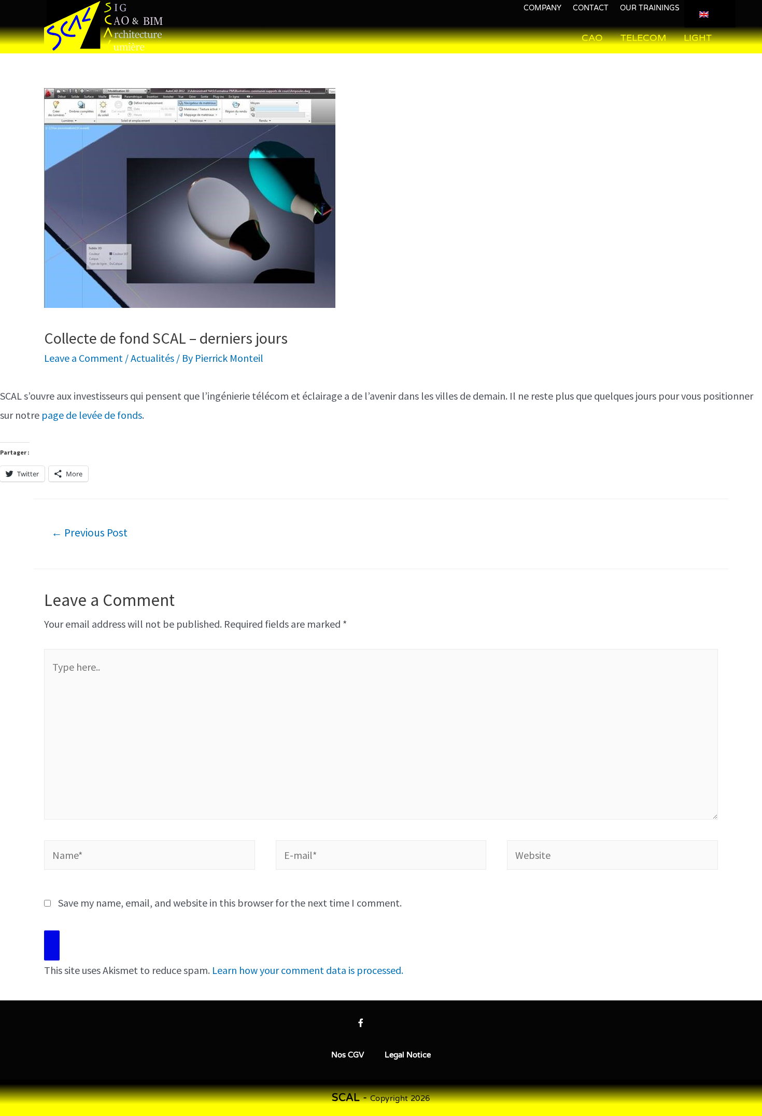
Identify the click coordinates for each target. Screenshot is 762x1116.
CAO (592, 38)
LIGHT (698, 38)
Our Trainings (650, 8)
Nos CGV (347, 1055)
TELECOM (643, 38)
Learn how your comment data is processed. (307, 970)
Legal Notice (408, 1055)
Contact (591, 8)
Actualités (152, 357)
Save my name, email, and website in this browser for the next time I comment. (230, 902)
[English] (708, 14)
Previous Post (89, 533)
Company (542, 8)
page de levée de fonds (91, 414)
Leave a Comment (83, 357)
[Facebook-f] (361, 1023)
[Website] (612, 856)
